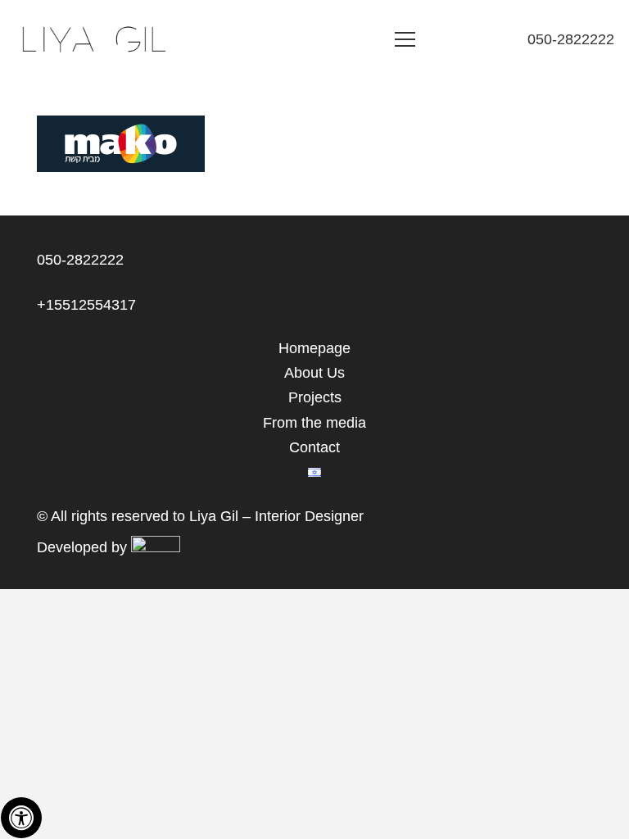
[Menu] (405, 39)
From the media (314, 423)
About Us (314, 373)
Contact (314, 447)
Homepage (314, 348)
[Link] (93, 39)
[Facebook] (492, 39)
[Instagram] (462, 39)
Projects (315, 397)
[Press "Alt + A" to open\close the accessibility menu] (21, 817)
